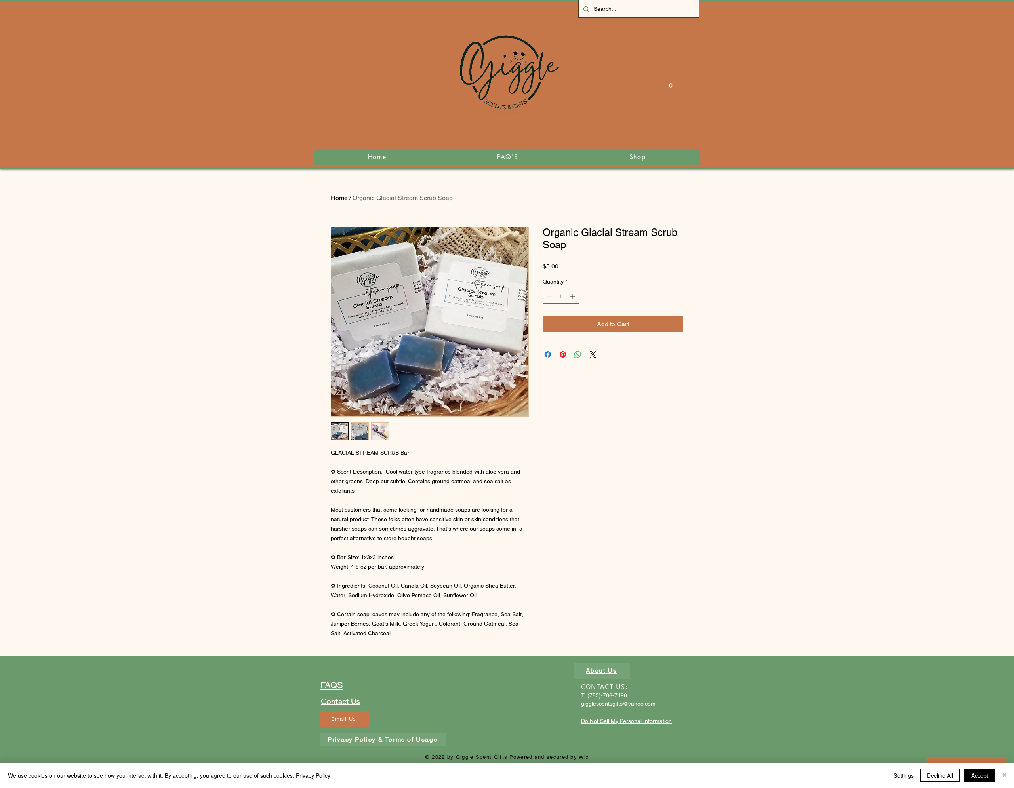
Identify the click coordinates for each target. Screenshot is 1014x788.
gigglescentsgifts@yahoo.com (618, 703)
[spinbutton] (561, 296)
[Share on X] (593, 354)
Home (339, 198)
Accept (979, 775)
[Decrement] (549, 296)
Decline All (940, 775)
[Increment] (573, 296)
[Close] (1004, 775)
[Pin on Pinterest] (563, 354)
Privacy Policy (313, 775)
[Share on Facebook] (548, 354)
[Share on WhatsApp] (578, 354)
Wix (584, 757)
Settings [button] (904, 775)
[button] (670, 82)
